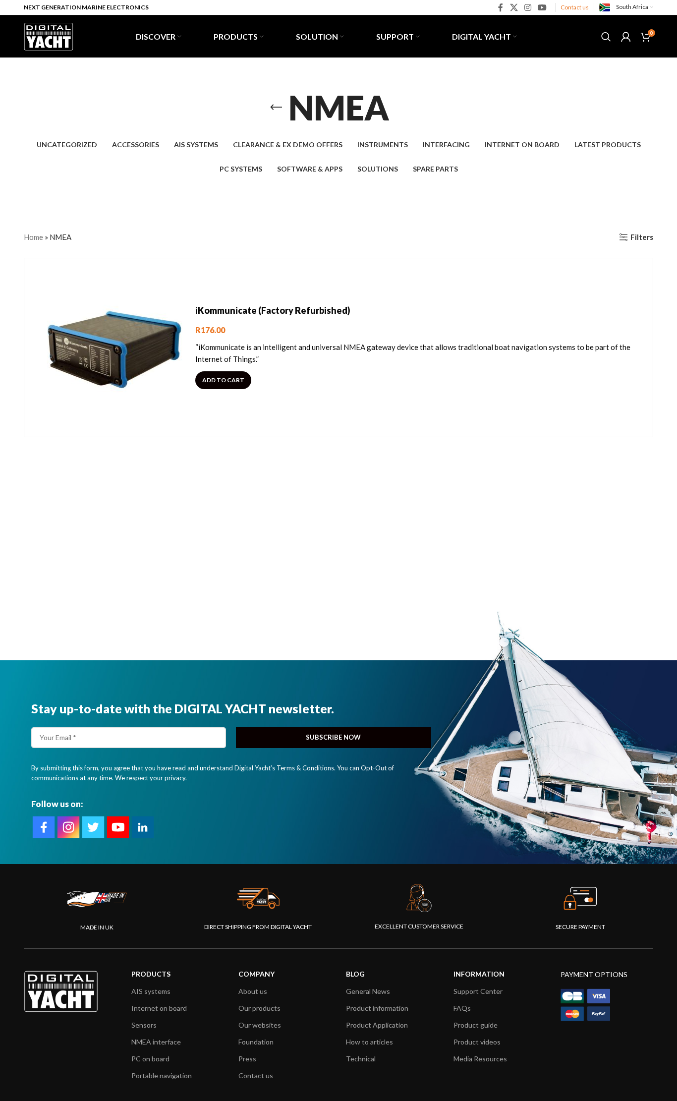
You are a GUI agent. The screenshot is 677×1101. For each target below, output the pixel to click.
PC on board (150, 1058)
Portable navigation (161, 1075)
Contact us (575, 7)
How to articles (369, 1042)
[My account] (626, 37)
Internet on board (159, 1008)
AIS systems (150, 991)
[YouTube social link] (542, 7)
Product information (377, 1008)
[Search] (606, 37)
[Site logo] (48, 35)
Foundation (256, 1042)
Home (33, 236)
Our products (259, 1008)
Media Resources (480, 1058)
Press (247, 1058)
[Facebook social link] (501, 7)
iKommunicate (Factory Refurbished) (272, 310)
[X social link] (514, 7)
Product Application (377, 1025)
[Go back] (276, 107)
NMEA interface (156, 1042)
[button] (223, 380)
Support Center (478, 991)
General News (368, 991)
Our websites (259, 1025)
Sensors (144, 1025)
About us (252, 991)
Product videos (477, 1042)
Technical (361, 1058)
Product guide (475, 1025)
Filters (641, 236)
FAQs (462, 1008)
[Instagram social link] (527, 7)
